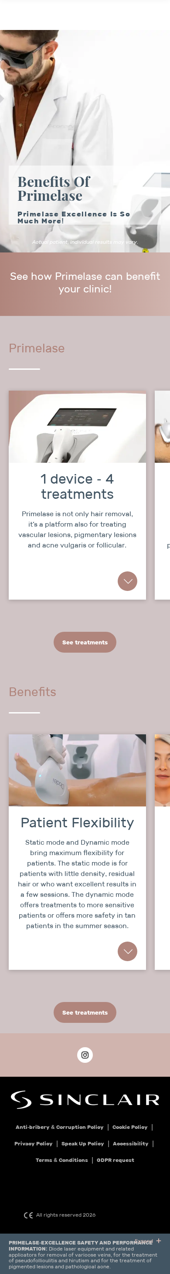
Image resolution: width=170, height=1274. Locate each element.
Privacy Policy (33, 1143)
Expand (144, 1241)
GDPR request (115, 1160)
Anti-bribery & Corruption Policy (60, 1127)
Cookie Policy (130, 1127)
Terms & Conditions (62, 1160)
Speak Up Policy (82, 1143)
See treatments (85, 642)
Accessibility (131, 1143)
